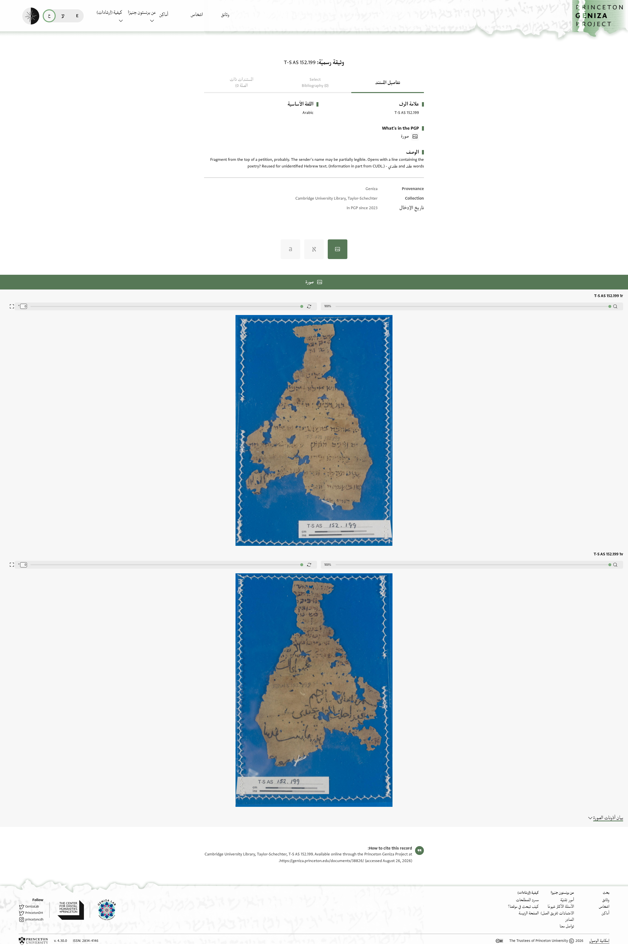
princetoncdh (34, 919)
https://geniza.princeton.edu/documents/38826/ (322, 860)
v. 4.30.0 (60, 940)
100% (327, 306)
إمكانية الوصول (599, 940)
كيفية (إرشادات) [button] (109, 12)
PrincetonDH (34, 913)
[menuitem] (235, 17)
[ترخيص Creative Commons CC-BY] (499, 941)
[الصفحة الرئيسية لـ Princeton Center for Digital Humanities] (66, 910)
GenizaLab (32, 906)
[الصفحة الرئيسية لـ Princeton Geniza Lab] (103, 910)
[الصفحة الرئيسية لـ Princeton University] (33, 941)
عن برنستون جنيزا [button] (142, 12)
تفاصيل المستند (387, 82)
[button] (600, 18)
